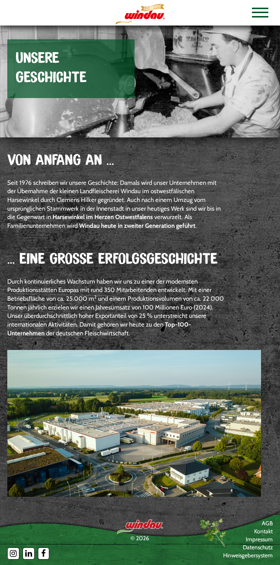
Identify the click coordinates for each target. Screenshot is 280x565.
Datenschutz (258, 547)
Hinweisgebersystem (248, 555)
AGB (267, 523)
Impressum (259, 539)
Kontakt (263, 531)
